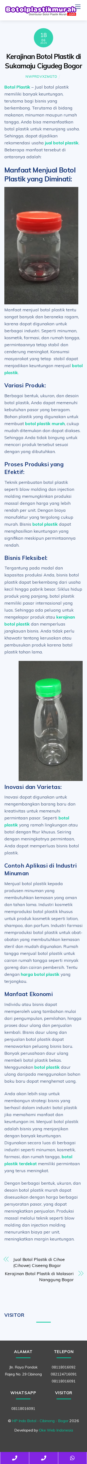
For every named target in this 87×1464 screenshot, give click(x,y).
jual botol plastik (62, 142)
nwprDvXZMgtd (41, 76)
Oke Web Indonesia (56, 1430)
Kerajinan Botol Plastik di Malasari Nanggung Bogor (39, 1276)
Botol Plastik (17, 87)
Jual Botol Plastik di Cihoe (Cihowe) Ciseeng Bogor (39, 1262)
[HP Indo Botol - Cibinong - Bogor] (40, 14)
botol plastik (45, 524)
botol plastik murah (45, 423)
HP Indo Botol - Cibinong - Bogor (40, 1420)
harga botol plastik (40, 974)
